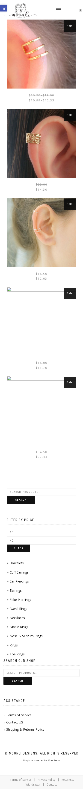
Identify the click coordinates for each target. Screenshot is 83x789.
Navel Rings (18, 608)
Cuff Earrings (19, 572)
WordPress (53, 760)
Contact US (14, 722)
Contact (52, 784)
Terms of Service (19, 715)
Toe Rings (17, 654)
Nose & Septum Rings (26, 636)
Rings (14, 645)
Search (21, 499)
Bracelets (17, 563)
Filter (18, 548)
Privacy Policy (46, 780)
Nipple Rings (19, 627)
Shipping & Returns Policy (25, 729)
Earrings (16, 590)
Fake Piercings (20, 599)
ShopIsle (28, 760)
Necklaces (17, 618)
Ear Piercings (19, 581)
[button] (3, 8)
